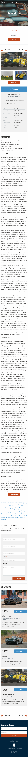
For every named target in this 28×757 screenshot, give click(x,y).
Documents (14, 35)
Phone (4, 556)
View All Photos (14, 82)
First (4, 536)
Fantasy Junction (9, 2)
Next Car (21, 49)
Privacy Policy (14, 752)
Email (4, 550)
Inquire (14, 39)
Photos (14, 33)
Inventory (5, 49)
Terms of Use (14, 751)
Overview (14, 30)
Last (4, 543)
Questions (5, 563)
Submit (19, 578)
